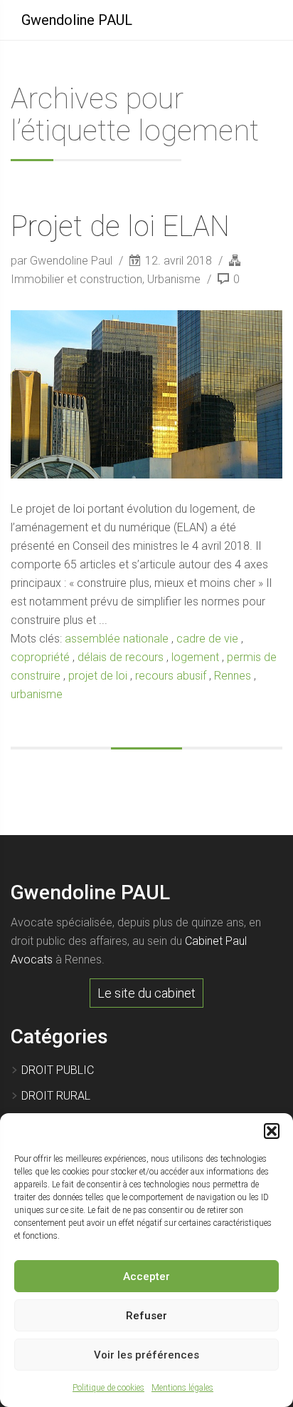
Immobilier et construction (76, 279)
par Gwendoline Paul (63, 260)
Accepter (146, 1276)
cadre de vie (207, 638)
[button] (272, 1131)
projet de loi (97, 675)
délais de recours (121, 657)
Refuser (146, 1315)
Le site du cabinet (146, 993)
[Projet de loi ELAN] (146, 394)
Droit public (57, 1070)
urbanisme (37, 694)
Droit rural (55, 1095)
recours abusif (170, 675)
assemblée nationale (117, 638)
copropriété (40, 657)
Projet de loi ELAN (120, 226)
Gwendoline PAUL (76, 20)
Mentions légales (182, 1388)
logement (195, 657)
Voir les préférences (146, 1355)
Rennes (232, 675)
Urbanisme (174, 279)
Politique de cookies (108, 1388)
